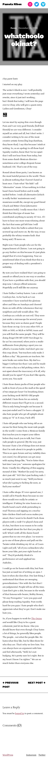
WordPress (8, 755)
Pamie (13, 28)
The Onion (36, 618)
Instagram (31, 755)
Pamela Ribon (12, 4)
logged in (19, 713)
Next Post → (36, 682)
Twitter (41, 755)
